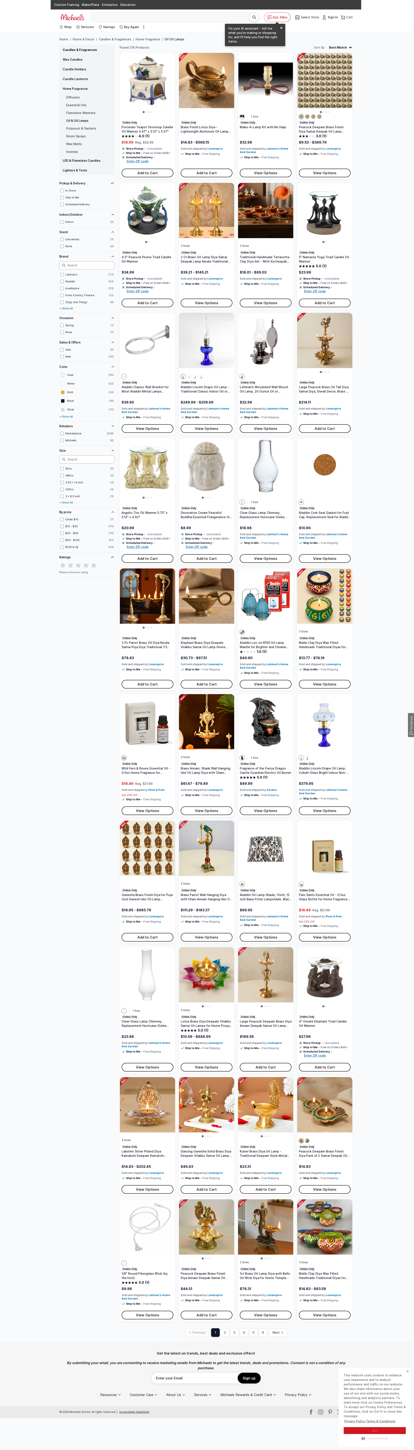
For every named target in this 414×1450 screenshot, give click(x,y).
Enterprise (110, 4)
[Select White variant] (124, 1263)
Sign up (249, 1378)
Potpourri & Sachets (81, 128)
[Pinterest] (330, 1412)
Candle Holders (74, 69)
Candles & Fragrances (115, 39)
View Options (266, 173)
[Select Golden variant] (307, 116)
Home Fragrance (148, 39)
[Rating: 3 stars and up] (78, 565)
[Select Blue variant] (183, 376)
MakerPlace (90, 4)
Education (127, 4)
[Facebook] (311, 1412)
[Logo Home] (72, 17)
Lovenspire (215, 148)
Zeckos (272, 789)
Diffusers (73, 97)
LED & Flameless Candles (81, 160)
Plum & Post (156, 789)
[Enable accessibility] (404, 1440)
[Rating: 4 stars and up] (86, 565)
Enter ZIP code (138, 161)
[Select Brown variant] (301, 502)
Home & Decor (83, 39)
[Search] (254, 17)
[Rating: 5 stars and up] (93, 565)
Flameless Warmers (81, 113)
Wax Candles (73, 59)
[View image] (144, 112)
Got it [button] (375, 1430)
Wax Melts (74, 144)
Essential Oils (76, 105)
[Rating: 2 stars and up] (70, 565)
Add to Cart (147, 173)
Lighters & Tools (75, 170)
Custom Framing (66, 4)
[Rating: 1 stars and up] (62, 565)
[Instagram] (320, 1412)
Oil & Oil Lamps (77, 120)
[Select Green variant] (195, 376)
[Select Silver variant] (301, 116)
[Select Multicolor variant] (242, 116)
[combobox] (171, 17)
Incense (72, 152)
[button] (375, 1438)
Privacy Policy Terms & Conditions (369, 1421)
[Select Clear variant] (189, 376)
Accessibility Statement (134, 1412)
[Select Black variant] (242, 757)
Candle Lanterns (75, 79)
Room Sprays (76, 136)
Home (63, 39)
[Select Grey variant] (242, 376)
